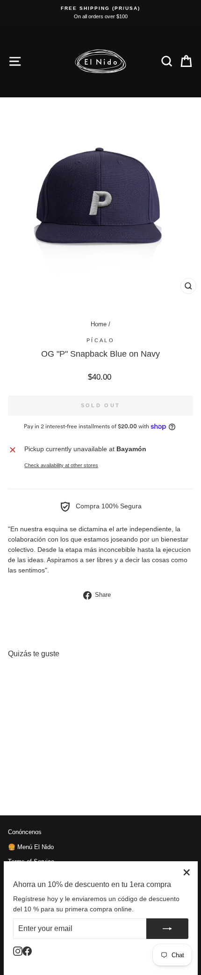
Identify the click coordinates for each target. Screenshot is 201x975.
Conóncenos (25, 832)
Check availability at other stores (61, 465)
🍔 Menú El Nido (31, 846)
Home (99, 324)
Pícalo (100, 340)
